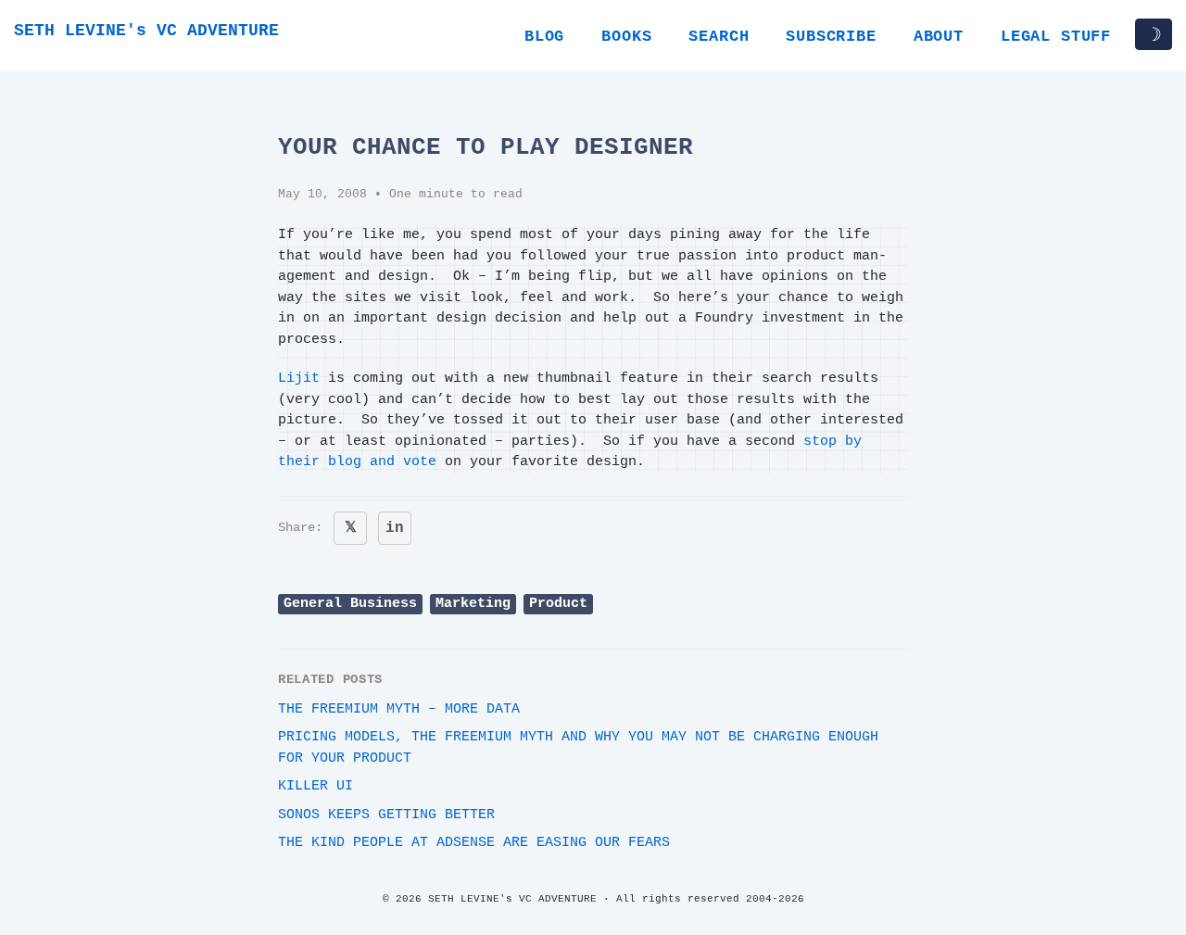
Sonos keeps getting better (386, 815)
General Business (350, 604)
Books (626, 36)
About (939, 36)
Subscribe (831, 36)
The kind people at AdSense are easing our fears (474, 843)
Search (718, 36)
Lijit (299, 378)
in (394, 528)
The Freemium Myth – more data (399, 709)
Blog (544, 36)
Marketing (473, 604)
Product (558, 604)
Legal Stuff (1056, 36)
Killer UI (315, 786)
